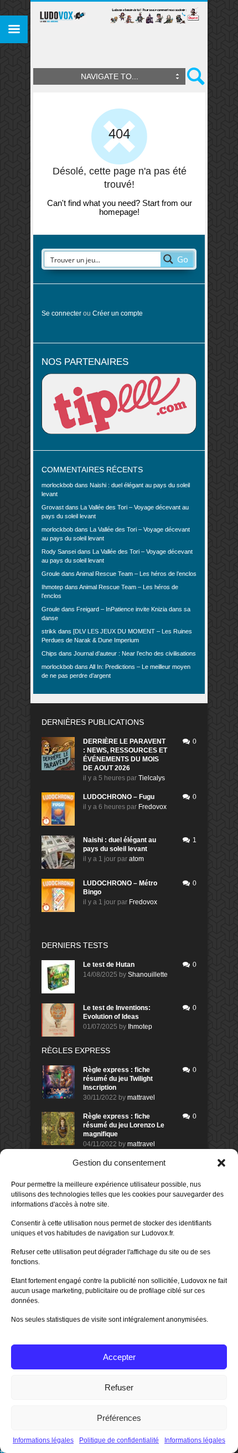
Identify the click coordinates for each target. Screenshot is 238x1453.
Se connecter (61, 313)
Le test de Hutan (108, 964)
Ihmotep (52, 587)
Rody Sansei (59, 551)
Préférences (119, 1418)
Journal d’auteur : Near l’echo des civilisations (135, 653)
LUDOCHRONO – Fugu (118, 797)
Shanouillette (148, 974)
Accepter (119, 1357)
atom (136, 859)
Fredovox (152, 807)
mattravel (141, 1097)
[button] (221, 1162)
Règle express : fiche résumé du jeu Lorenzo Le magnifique (123, 1125)
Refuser (119, 1387)
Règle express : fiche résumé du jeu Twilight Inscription (118, 1078)
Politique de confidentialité (119, 1440)
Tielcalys (151, 778)
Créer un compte (117, 313)
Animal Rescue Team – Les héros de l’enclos (136, 573)
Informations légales (43, 1440)
